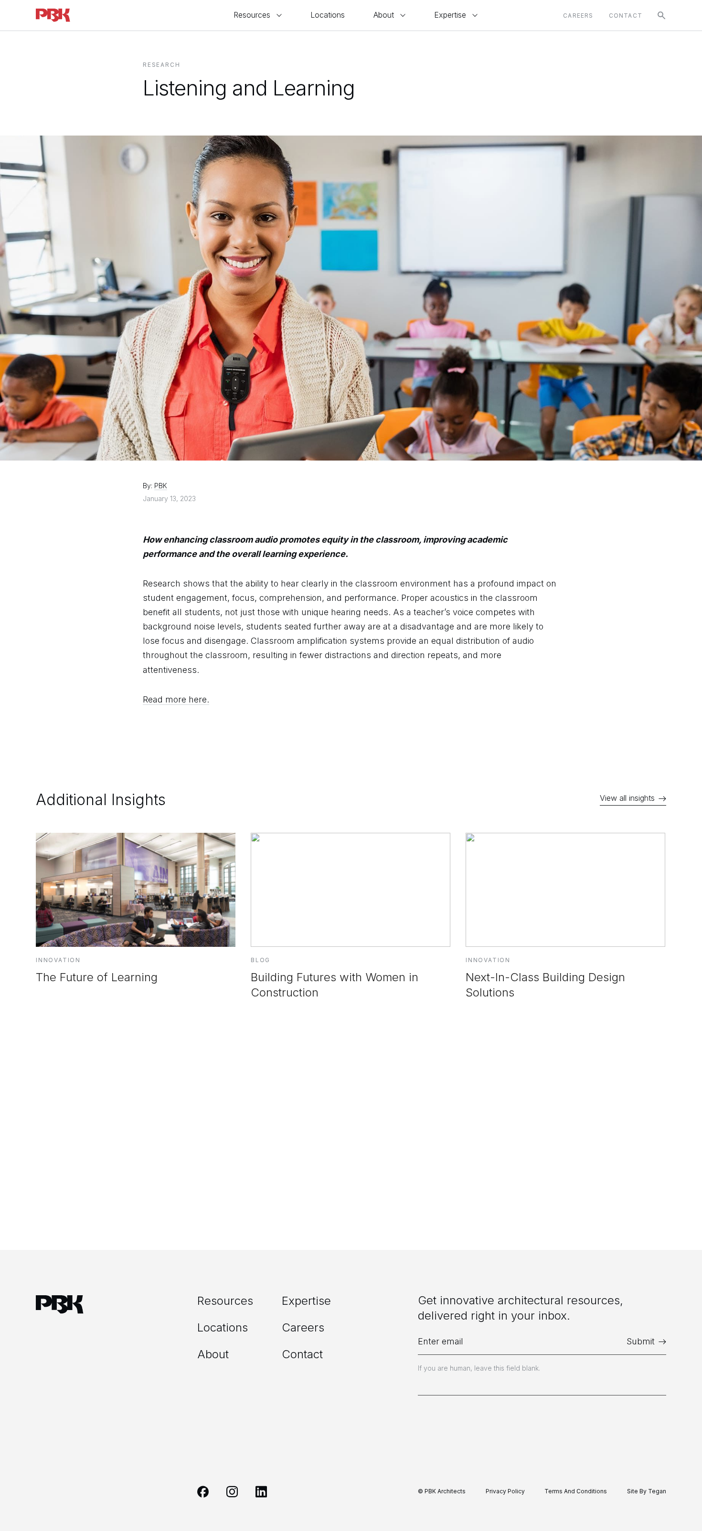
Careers (578, 15)
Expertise (450, 15)
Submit (641, 1341)
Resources (252, 15)
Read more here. (176, 699)
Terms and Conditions (575, 1491)
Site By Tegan (646, 1491)
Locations (327, 15)
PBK (160, 486)
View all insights (627, 798)
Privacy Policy (505, 1491)
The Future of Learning (97, 977)
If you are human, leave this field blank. (479, 1368)
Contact (625, 15)
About (383, 15)
